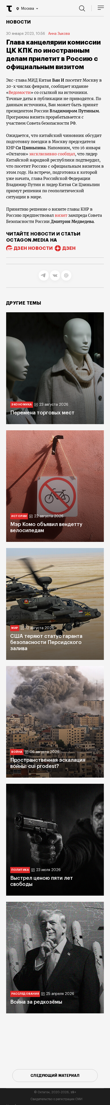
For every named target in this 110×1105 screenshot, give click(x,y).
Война (17, 751)
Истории (19, 516)
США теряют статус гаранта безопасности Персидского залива (46, 642)
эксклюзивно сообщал (52, 154)
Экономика (21, 404)
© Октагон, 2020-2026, (55, 1092)
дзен (68, 248)
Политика (20, 869)
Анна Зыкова (59, 34)
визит (61, 215)
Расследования (25, 993)
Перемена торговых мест (42, 412)
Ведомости (20, 92)
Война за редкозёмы (36, 1002)
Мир (14, 628)
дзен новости (33, 248)
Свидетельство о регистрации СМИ (56, 1099)
